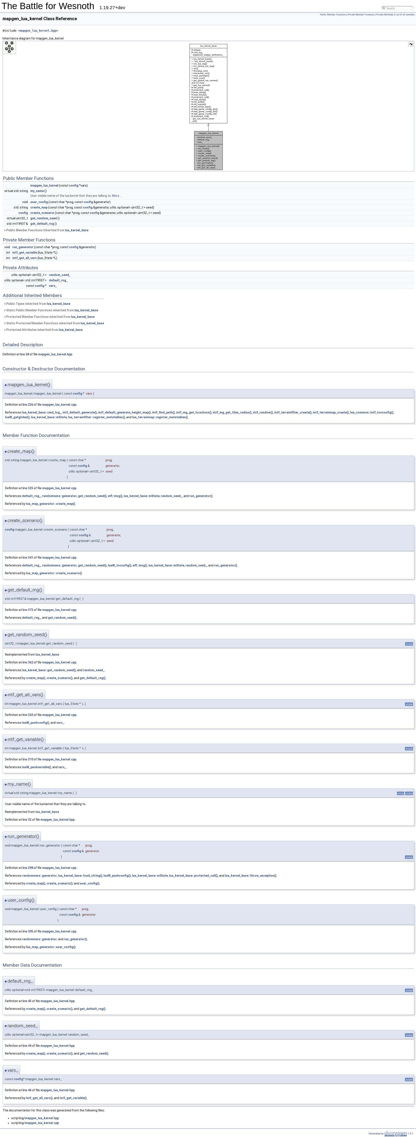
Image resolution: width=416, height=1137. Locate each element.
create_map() (35, 678)
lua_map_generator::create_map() (50, 503)
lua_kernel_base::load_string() (80, 875)
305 (30, 931)
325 (30, 488)
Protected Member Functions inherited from (50, 316)
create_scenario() (60, 678)
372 (30, 610)
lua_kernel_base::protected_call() (193, 875)
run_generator (22, 247)
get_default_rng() (93, 678)
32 (29, 819)
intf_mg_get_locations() (193, 412)
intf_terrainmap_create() (331, 412)
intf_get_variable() (73, 1098)
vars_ (53, 285)
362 (30, 662)
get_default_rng (42, 223)
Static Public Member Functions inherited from (52, 310)
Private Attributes (384, 14)
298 (30, 868)
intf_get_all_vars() (39, 1098)
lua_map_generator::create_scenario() (54, 573)
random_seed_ (59, 275)
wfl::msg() (115, 496)
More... (116, 195)
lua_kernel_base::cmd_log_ (41, 412)
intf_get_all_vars (24, 258)
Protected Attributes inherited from (44, 329)
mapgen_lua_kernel (44, 185)
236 (30, 404)
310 (30, 759)
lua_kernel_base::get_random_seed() (49, 670)
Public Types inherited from (38, 303)
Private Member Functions (361, 14)
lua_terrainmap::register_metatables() (160, 417)
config (73, 185)
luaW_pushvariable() (36, 767)
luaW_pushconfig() (35, 722)
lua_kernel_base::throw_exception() (250, 875)
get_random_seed (43, 218)
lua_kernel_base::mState (49, 417)
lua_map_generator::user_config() (51, 947)
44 (29, 1045)
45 (29, 1001)
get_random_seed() (92, 496)
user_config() (89, 883)
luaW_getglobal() (17, 417)
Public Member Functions (333, 14)
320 (30, 715)
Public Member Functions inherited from (47, 230)
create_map (38, 207)
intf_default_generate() (80, 412)
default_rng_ (58, 280)
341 (30, 557)
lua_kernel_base (76, 230)
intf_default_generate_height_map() (124, 412)
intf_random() (263, 412)
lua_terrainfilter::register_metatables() (96, 417)
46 (29, 1090)
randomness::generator (59, 496)
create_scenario (42, 213)
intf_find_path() (163, 412)
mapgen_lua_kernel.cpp (59, 404)
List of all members (405, 14)
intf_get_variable (24, 252)
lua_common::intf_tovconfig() (371, 412)
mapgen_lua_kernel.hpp (38, 30)
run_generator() (201, 496)
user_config (39, 202)
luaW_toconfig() (119, 565)
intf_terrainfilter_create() (293, 412)
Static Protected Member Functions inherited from (55, 323)
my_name (37, 191)
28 (27, 354)
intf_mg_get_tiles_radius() (232, 412)
